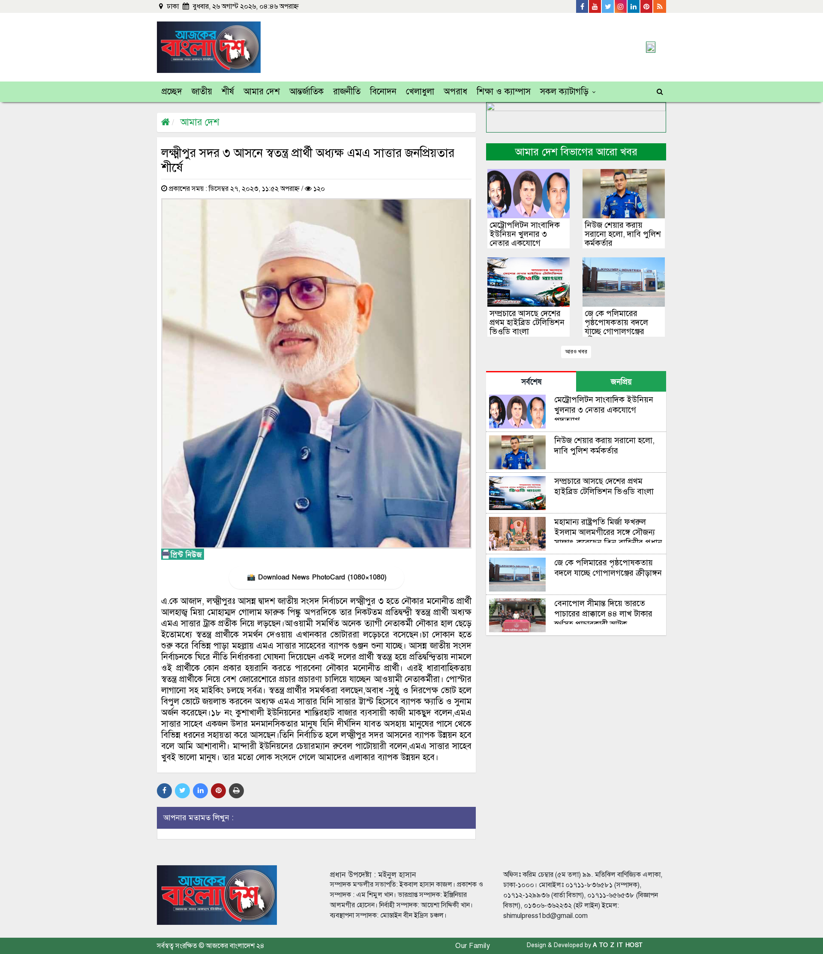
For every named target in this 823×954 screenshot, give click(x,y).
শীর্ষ (228, 91)
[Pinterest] (646, 6)
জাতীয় (202, 91)
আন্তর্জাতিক (306, 91)
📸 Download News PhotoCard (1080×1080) (316, 577)
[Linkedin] (634, 6)
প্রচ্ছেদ (172, 91)
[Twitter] (608, 6)
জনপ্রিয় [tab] (621, 382)
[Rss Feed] (659, 6)
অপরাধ (455, 91)
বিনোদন (383, 91)
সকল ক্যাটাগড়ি (564, 91)
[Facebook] (582, 6)
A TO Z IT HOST (618, 945)
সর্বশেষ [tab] (531, 382)
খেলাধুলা (420, 91)
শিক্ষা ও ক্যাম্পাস (504, 91)
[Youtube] (595, 6)
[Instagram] (621, 6)
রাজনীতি (346, 91)
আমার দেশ (261, 91)
